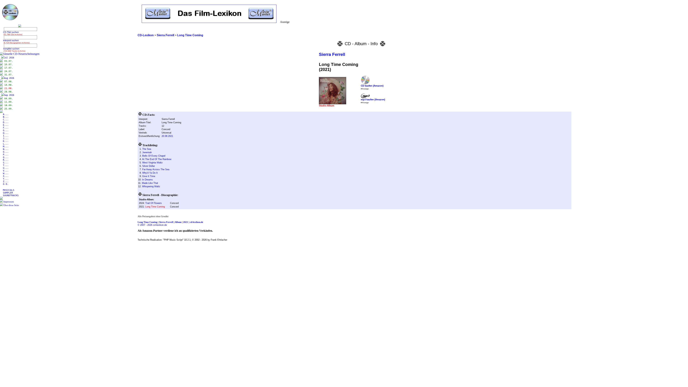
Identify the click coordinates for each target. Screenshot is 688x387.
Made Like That (150, 183)
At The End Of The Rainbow (156, 159)
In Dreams (147, 179)
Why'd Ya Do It (150, 172)
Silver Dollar (148, 166)
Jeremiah (147, 152)
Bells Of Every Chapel (153, 155)
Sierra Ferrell (332, 54)
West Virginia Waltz (152, 162)
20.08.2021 (167, 136)
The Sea (146, 149)
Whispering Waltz (151, 186)
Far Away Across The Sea (155, 169)
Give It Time (148, 176)
